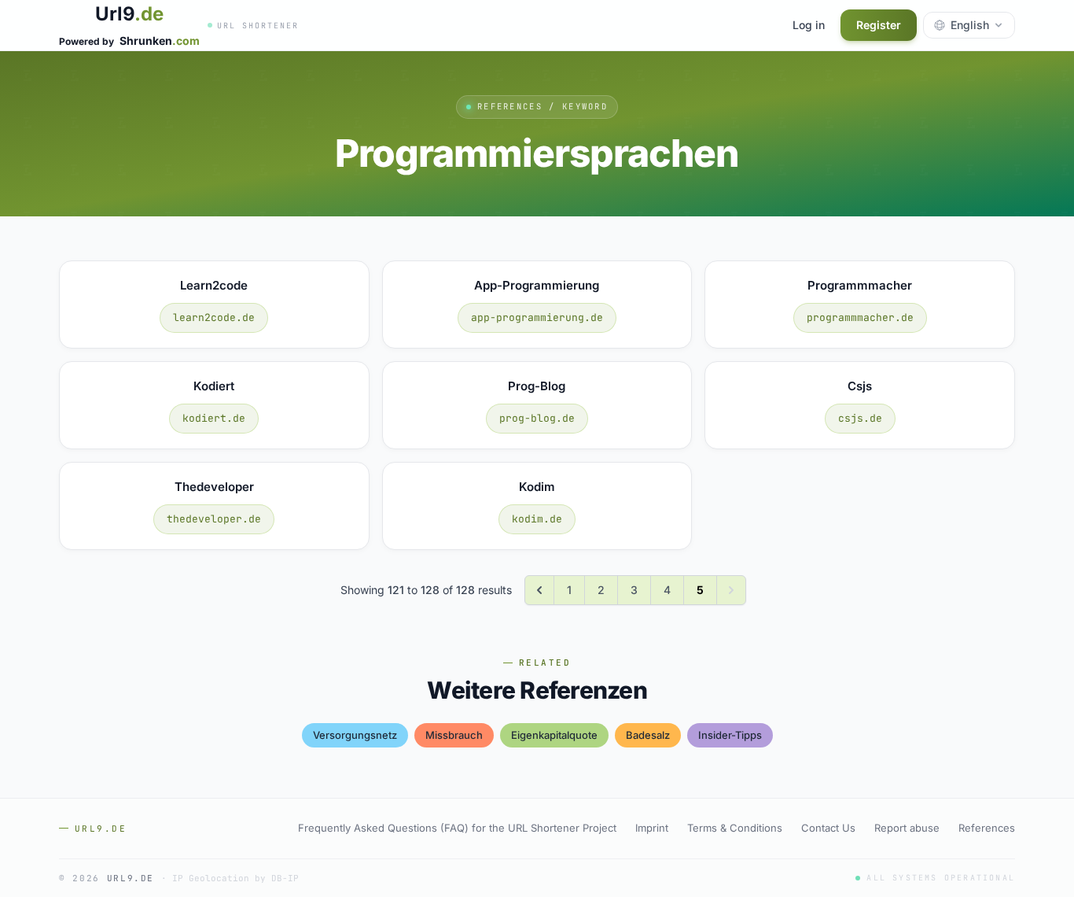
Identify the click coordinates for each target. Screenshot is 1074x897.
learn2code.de (214, 317)
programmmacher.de (860, 317)
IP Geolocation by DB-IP (235, 878)
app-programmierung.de (537, 317)
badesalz (648, 735)
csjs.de (860, 418)
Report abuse (907, 827)
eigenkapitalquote (554, 735)
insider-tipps (730, 735)
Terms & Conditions (734, 827)
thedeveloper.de (214, 519)
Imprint (651, 827)
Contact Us (828, 827)
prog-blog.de (537, 418)
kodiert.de (213, 418)
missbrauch (454, 735)
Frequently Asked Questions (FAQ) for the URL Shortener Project (457, 827)
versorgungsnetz (355, 735)
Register (878, 24)
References (986, 827)
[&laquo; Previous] (539, 590)
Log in (809, 24)
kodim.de (537, 519)
